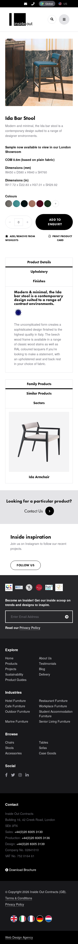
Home (9, 658)
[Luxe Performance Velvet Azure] (16, 203)
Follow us (25, 565)
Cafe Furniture (15, 706)
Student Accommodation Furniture (56, 713)
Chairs (9, 742)
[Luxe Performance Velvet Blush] (32, 203)
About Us (45, 658)
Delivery (44, 674)
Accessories (13, 753)
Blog (42, 669)
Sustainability (14, 674)
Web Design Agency (19, 937)
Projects (10, 669)
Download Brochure (22, 870)
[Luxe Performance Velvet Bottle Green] (47, 203)
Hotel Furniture (15, 700)
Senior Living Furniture (54, 721)
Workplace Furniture (53, 706)
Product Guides (15, 679)
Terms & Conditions (18, 898)
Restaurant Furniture (53, 700)
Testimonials (47, 663)
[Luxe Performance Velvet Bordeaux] (39, 203)
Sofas (43, 748)
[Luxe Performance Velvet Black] (24, 203)
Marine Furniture (16, 721)
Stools (9, 748)
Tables (43, 742)
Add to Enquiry (55, 222)
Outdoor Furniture (17, 711)
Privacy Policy (30, 627)
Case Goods (47, 753)
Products (11, 663)
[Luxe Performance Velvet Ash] (8, 203)
